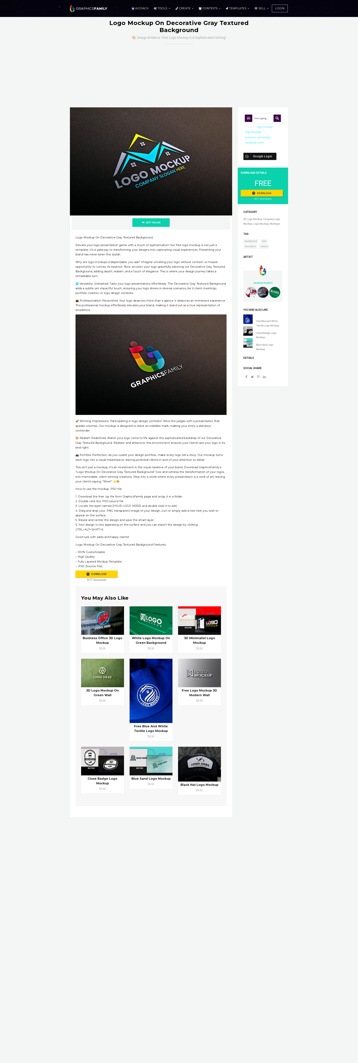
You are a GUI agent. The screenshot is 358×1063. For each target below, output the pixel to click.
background (251, 241)
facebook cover (254, 142)
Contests (210, 8)
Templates (237, 8)
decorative (250, 246)
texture (264, 246)
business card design (257, 137)
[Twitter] (252, 377)
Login (280, 8)
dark (264, 241)
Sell (262, 8)
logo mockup (265, 126)
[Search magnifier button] (277, 118)
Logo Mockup (261, 223)
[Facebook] (246, 377)
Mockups (275, 223)
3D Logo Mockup (252, 219)
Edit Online (153, 222)
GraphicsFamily (263, 283)
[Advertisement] (179, 72)
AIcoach (142, 8)
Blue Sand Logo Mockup (151, 778)
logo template (253, 132)
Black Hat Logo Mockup (199, 785)
